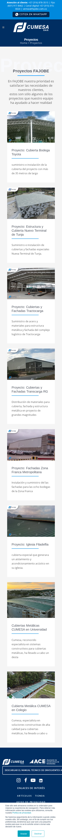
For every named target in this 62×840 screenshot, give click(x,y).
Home (23, 43)
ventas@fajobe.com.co (35, 8)
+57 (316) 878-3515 (38, 2)
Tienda (40, 796)
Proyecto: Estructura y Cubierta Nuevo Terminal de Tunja (29, 230)
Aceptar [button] (23, 833)
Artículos (24, 796)
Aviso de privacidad (30, 802)
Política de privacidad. (21, 812)
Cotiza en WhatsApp (33, 14)
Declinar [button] (38, 833)
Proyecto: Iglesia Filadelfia (30, 544)
